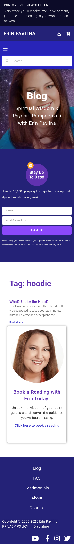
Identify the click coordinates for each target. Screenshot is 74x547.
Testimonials (37, 488)
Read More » (16, 322)
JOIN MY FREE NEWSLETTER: (26, 5)
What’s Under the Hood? (29, 301)
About (36, 497)
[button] (5, 49)
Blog (37, 468)
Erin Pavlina (19, 33)
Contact (37, 507)
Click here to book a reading (37, 425)
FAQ (37, 478)
